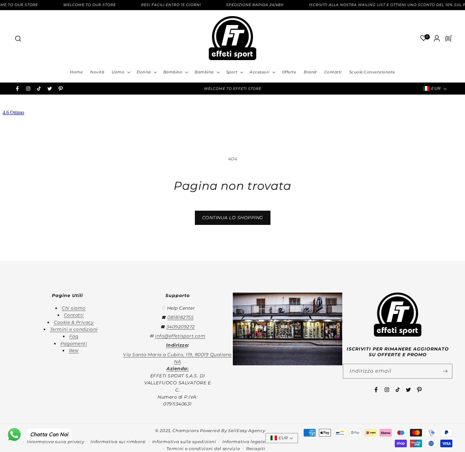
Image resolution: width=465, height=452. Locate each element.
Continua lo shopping (232, 217)
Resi (74, 350)
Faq (73, 336)
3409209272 (180, 327)
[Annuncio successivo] (317, 89)
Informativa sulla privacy (55, 441)
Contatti (74, 315)
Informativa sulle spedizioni (184, 441)
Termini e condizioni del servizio (203, 448)
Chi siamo (74, 308)
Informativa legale (243, 441)
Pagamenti (73, 343)
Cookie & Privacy (74, 322)
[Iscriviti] (445, 371)
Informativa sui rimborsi (118, 441)
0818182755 (180, 317)
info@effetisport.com (180, 336)
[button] (18, 38)
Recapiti (255, 448)
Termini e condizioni (74, 329)
